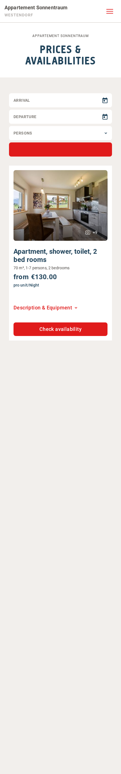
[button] (109, 11)
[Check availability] (60, 149)
